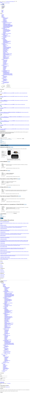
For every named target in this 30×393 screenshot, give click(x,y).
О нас (1, 264)
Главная (1, 140)
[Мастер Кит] (2, 4)
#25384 (11, 147)
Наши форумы (2, 141)
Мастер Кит (5, 280)
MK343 (1, 142)
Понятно (1, 392)
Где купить (1, 262)
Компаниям (1, 269)
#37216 (25, 204)
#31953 (19, 196)
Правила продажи (2, 274)
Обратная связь (2, 275)
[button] (3, 7)
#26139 (8, 161)
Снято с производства (3, 216)
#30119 (9, 187)
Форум (1, 214)
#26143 (8, 170)
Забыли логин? (6, 139)
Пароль (1, 376)
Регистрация (10, 139)
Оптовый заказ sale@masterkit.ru (10, 1)
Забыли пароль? (2, 139)
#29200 (19, 178)
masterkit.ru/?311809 (9, 149)
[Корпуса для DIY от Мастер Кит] (5, 87)
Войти (1, 378)
